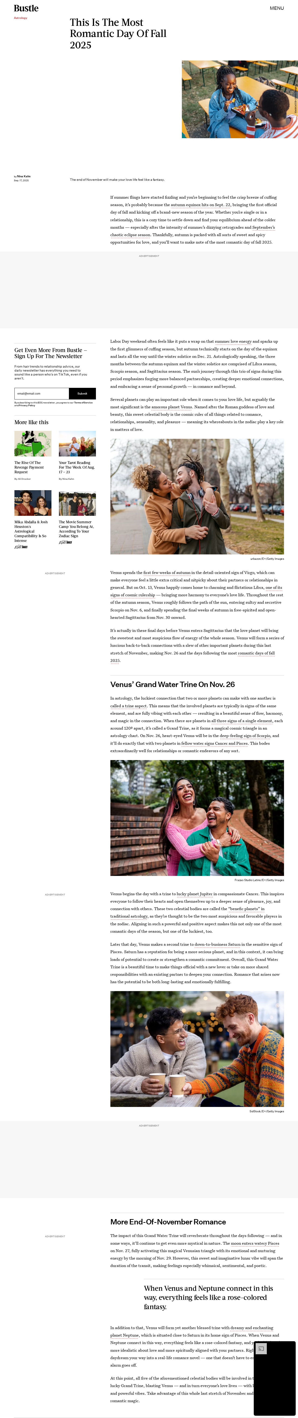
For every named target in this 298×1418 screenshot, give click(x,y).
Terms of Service (83, 402)
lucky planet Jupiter (195, 893)
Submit (82, 394)
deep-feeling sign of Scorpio (245, 735)
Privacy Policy (27, 405)
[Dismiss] (290, 1345)
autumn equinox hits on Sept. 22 (200, 204)
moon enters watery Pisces (255, 1243)
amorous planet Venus (172, 406)
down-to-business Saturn (217, 944)
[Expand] (259, 1345)
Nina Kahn (24, 176)
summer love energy (233, 341)
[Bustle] (26, 8)
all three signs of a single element (241, 720)
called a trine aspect (128, 705)
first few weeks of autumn (166, 572)
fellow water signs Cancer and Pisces (214, 743)
